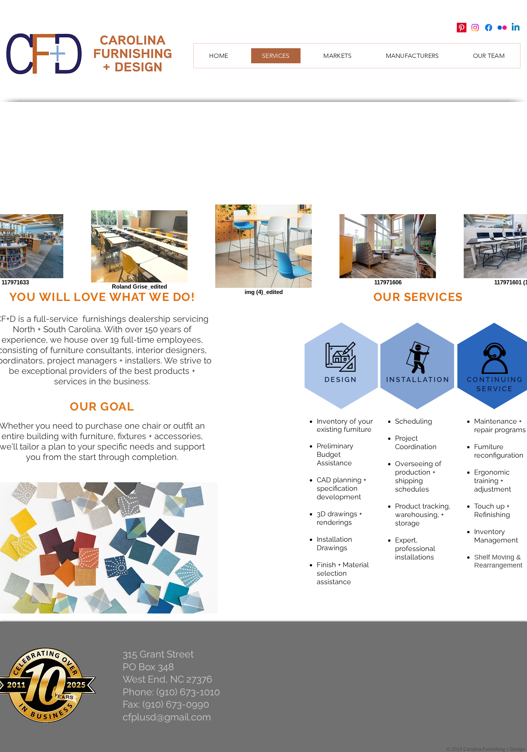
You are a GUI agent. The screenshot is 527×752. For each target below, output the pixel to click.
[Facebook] (488, 27)
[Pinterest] (461, 27)
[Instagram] (475, 27)
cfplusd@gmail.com (167, 717)
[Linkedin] (515, 27)
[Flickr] (502, 27)
